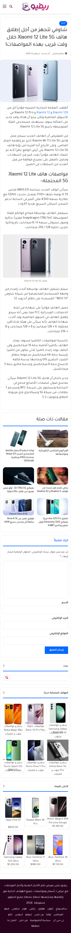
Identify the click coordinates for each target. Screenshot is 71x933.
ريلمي (32, 909)
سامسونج (61, 909)
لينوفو (28, 914)
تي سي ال (58, 920)
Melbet (35, 926)
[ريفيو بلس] (35, 7)
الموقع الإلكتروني (59, 633)
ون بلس (39, 914)
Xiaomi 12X (60, 112)
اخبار (63, 23)
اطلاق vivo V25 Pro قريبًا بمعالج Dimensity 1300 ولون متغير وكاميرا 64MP (53, 522)
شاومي (16, 909)
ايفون (50, 909)
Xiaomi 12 (43, 112)
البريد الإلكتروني (60, 618)
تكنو (10, 914)
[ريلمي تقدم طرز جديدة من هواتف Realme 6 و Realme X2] (52, 476)
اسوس (19, 914)
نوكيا (48, 914)
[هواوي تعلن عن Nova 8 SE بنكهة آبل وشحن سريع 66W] (18, 506)
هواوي (41, 909)
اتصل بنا (11, 920)
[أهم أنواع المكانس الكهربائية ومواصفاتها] (52, 438)
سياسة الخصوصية (40, 920)
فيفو (6, 909)
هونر (24, 909)
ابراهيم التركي (58, 54)
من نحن (23, 920)
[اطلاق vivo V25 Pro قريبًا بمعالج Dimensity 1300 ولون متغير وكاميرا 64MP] (52, 506)
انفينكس (58, 914)
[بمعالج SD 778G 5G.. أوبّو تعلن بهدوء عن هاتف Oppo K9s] (18, 476)
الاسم (65, 602)
